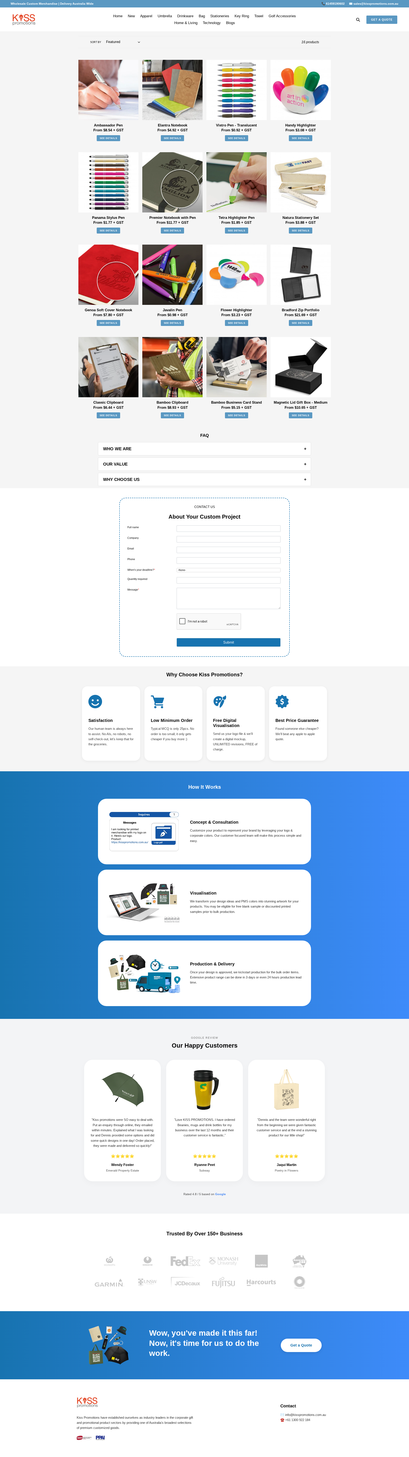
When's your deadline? (141, 569)
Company (133, 537)
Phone (131, 559)
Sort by (95, 42)
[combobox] (229, 570)
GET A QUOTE (382, 19)
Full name (133, 527)
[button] (229, 642)
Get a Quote (301, 1345)
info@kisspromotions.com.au (305, 1415)
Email (130, 548)
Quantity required (137, 579)
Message (133, 589)
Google (220, 1194)
